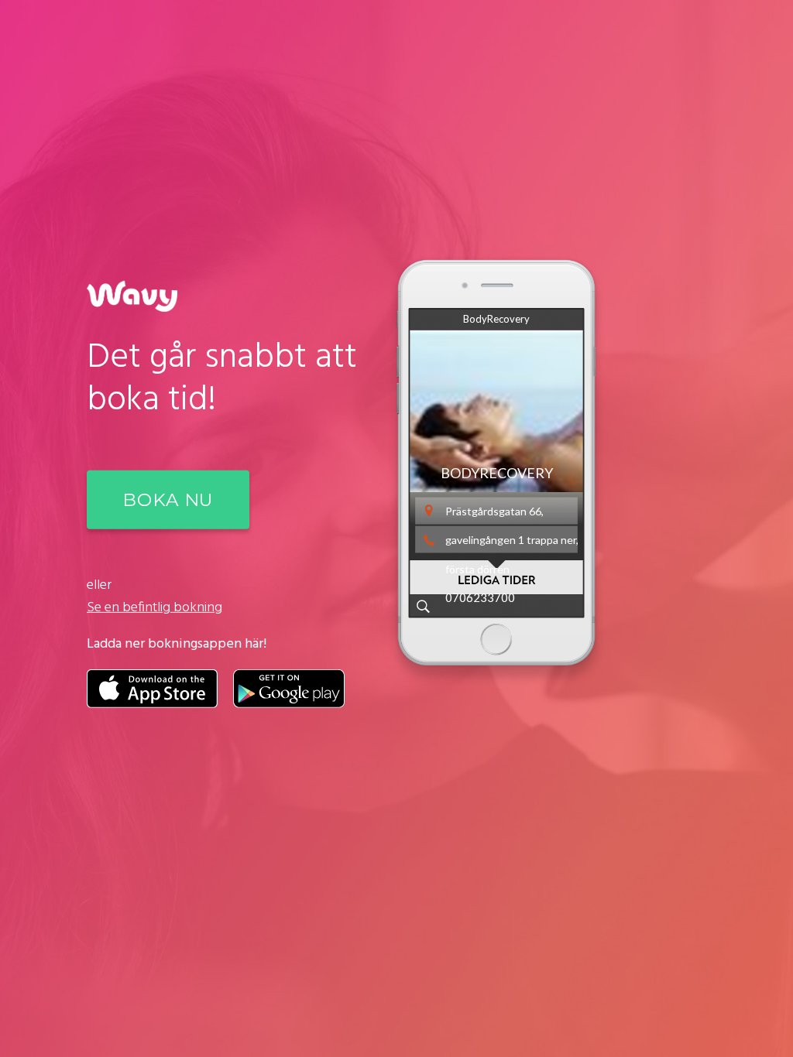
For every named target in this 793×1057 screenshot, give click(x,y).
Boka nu (168, 500)
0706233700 (480, 597)
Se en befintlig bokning (154, 608)
